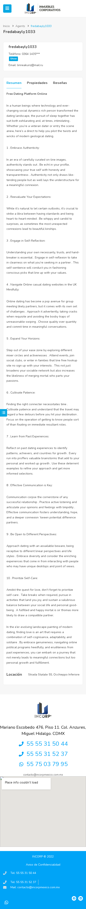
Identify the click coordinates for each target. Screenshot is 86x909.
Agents (20, 26)
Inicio (6, 26)
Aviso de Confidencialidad (43, 865)
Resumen (14, 83)
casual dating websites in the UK (55, 285)
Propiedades (37, 83)
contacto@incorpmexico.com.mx (43, 775)
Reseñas (60, 83)
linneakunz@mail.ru (30, 65)
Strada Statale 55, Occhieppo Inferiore (54, 675)
